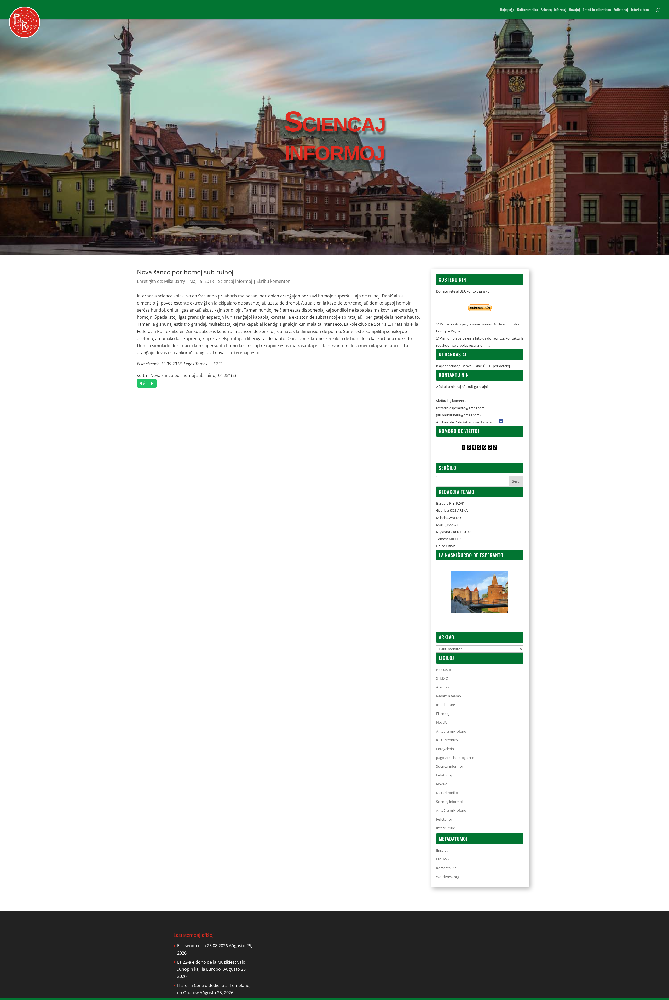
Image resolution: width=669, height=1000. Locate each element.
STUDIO (442, 678)
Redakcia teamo (448, 696)
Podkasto (443, 669)
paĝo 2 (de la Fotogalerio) (455, 757)
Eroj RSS (442, 859)
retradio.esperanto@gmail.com (460, 408)
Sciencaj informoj (553, 10)
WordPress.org (447, 876)
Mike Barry (174, 281)
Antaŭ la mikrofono (597, 10)
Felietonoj (621, 10)
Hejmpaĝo (507, 10)
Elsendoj (442, 713)
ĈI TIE (487, 366)
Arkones (442, 687)
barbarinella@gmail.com (461, 415)
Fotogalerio (445, 748)
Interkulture (640, 10)
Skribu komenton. (274, 281)
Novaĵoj (442, 722)
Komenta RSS (446, 868)
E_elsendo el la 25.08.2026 (202, 946)
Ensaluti (442, 850)
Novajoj (574, 10)
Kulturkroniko (527, 10)
